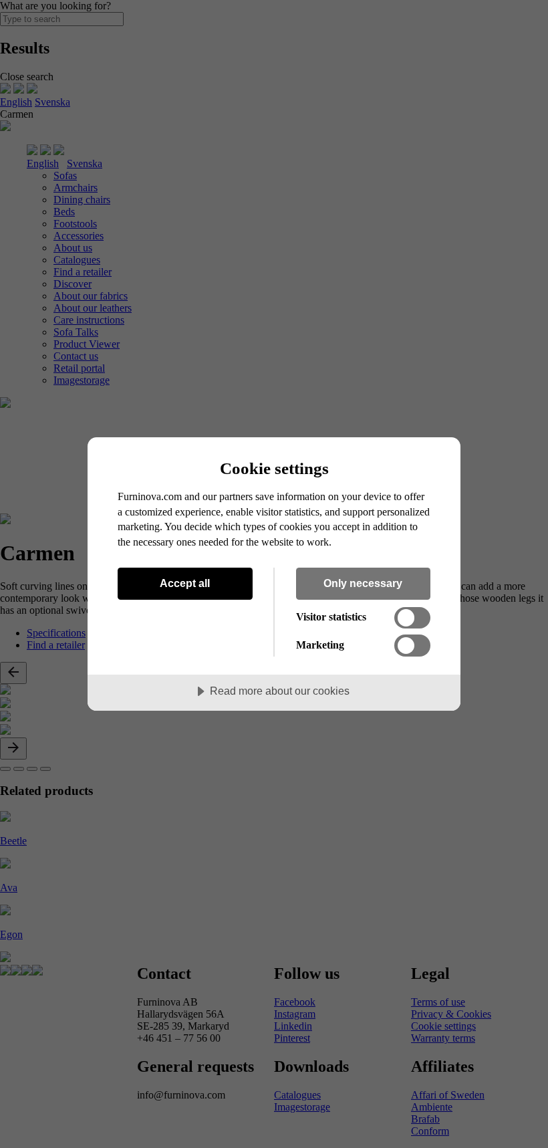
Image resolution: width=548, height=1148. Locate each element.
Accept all (185, 583)
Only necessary (362, 583)
